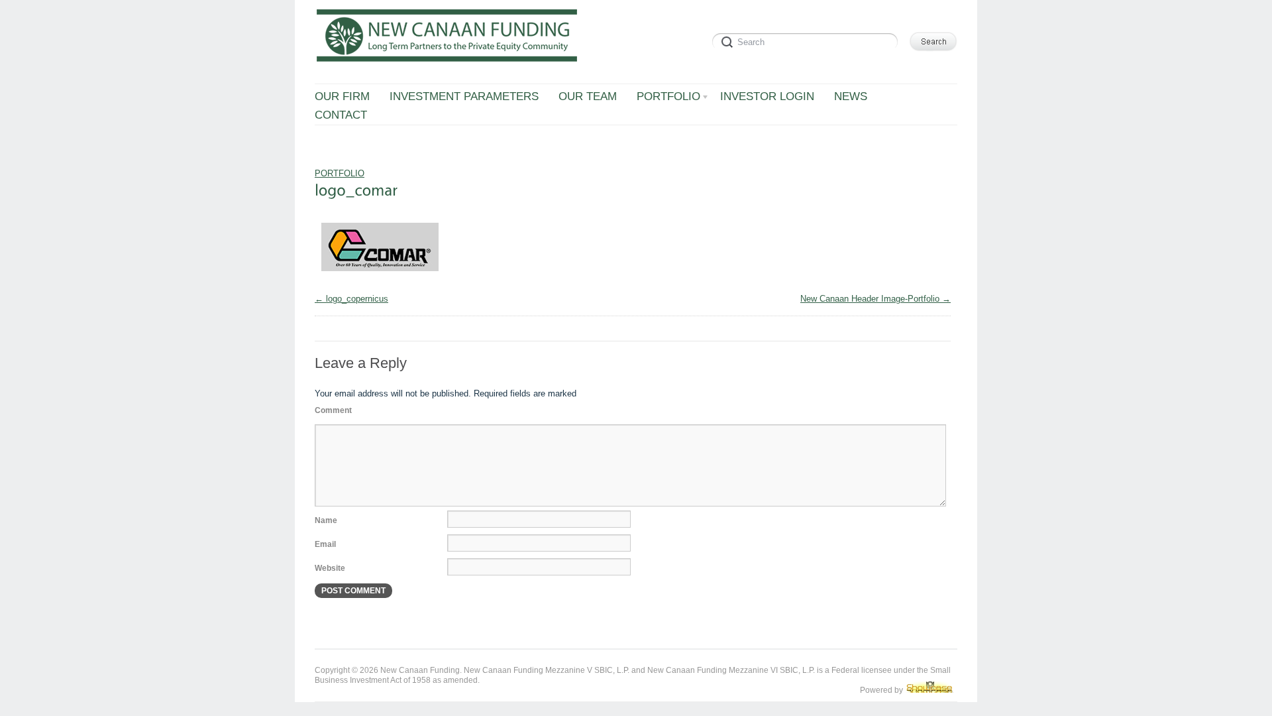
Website (330, 568)
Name (326, 520)
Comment (333, 410)
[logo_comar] (380, 275)
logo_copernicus (357, 299)
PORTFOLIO (339, 173)
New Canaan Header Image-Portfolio (869, 299)
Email (325, 544)
